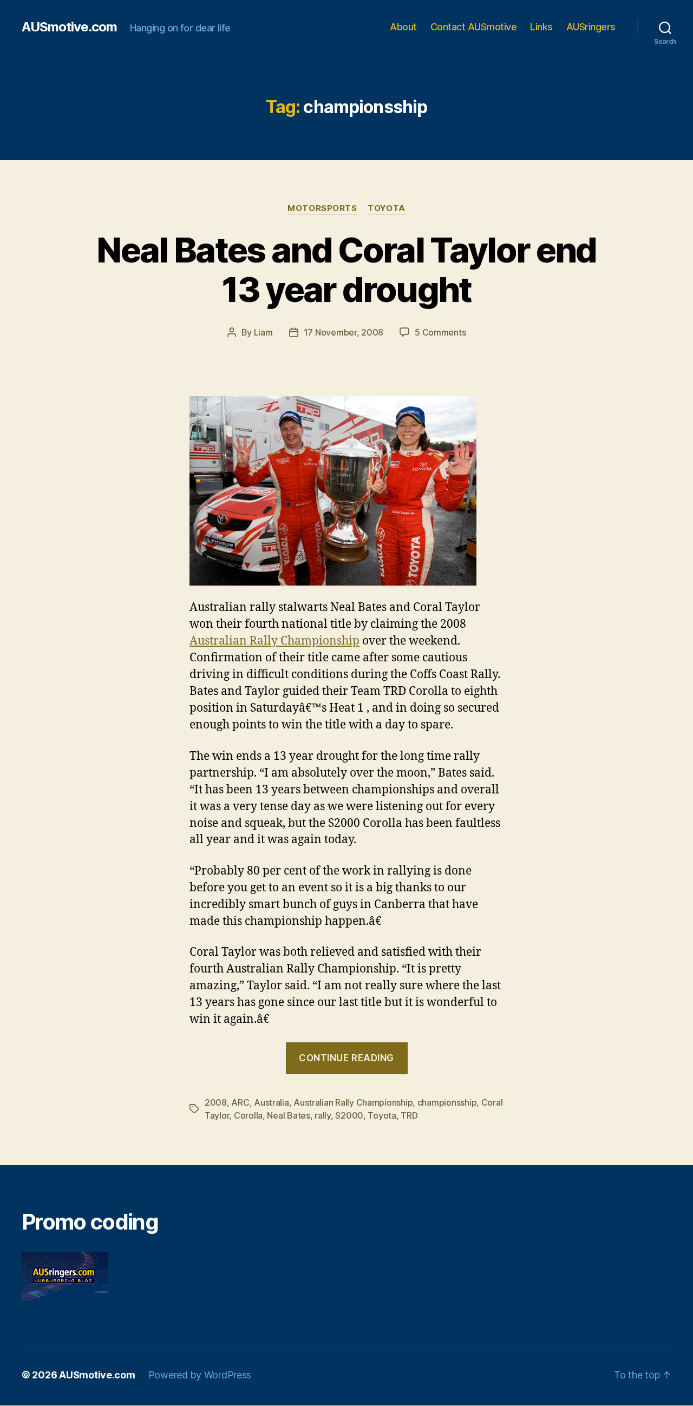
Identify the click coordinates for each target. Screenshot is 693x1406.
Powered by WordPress (200, 1375)
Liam (263, 332)
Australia (271, 1102)
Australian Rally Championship (274, 641)
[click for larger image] (346, 491)
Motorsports (322, 208)
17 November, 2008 (343, 332)
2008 (216, 1102)
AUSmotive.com (69, 27)
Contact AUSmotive (473, 26)
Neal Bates (288, 1115)
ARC (240, 1102)
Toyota (386, 208)
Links (541, 26)
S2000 (349, 1115)
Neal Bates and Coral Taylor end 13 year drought (346, 269)
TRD (409, 1115)
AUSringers (591, 26)
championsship (447, 1102)
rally (323, 1115)
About (403, 26)
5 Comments (440, 332)
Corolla (248, 1115)
